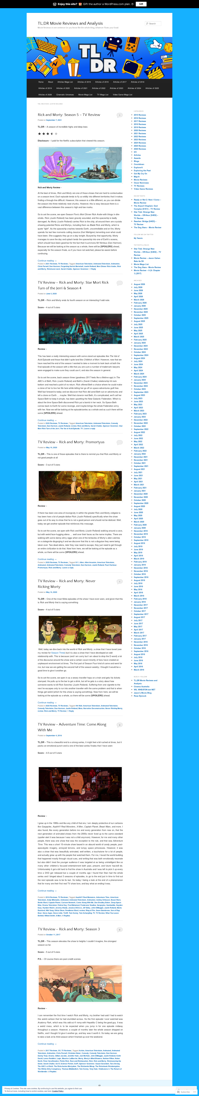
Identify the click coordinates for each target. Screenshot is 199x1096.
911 (77, 562)
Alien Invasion (90, 562)
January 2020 (140, 527)
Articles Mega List (65, 81)
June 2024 (138, 364)
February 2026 (140, 302)
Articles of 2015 (84, 81)
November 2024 (141, 349)
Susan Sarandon (102, 1063)
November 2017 (141, 608)
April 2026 (138, 296)
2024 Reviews (140, 142)
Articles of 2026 (45, 94)
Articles (137, 155)
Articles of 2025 (152, 88)
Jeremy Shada (61, 907)
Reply (93, 269)
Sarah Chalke (66, 269)
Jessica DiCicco (75, 907)
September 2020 (141, 503)
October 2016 (140, 648)
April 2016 (138, 666)
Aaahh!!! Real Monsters (85, 897)
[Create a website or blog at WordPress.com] (99, 1085)
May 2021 (138, 478)
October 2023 (140, 389)
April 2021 (138, 481)
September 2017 (141, 614)
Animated (42, 565)
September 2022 (141, 429)
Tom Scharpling (85, 913)
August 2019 (139, 543)
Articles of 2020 (63, 88)
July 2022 (138, 435)
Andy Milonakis (53, 899)
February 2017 (140, 635)
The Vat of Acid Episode (70, 428)
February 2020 (140, 524)
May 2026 (138, 293)
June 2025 (138, 327)
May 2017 (138, 626)
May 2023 (138, 404)
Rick (91, 1061)
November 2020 (141, 497)
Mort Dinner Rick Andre (106, 266)
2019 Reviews (140, 127)
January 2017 (140, 638)
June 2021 (138, 475)
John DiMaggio (97, 907)
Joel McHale (85, 1055)
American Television (84, 263)
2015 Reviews (140, 114)
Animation (115, 263)
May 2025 (138, 330)
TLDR (65, 913)
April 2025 (138, 333)
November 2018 (141, 571)
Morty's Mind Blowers (93, 1058)
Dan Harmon (54, 266)
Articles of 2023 (116, 88)
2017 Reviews (51, 1050)
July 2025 (138, 324)
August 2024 (139, 358)
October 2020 (140, 500)
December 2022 (141, 419)
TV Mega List (102, 94)
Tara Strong (115, 1063)
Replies (66, 915)
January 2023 (140, 416)
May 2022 (138, 441)
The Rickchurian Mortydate (65, 1066)
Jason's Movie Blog (143, 692)
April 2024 (138, 370)
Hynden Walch (48, 907)
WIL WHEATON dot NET (144, 689)
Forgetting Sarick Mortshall (72, 266)
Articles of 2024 (134, 88)
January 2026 (140, 305)
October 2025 (140, 315)
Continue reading (47, 260)
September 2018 (141, 577)
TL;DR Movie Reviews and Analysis (70, 23)
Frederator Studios (88, 905)
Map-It (136, 176)
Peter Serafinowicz (51, 1061)
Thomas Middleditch (70, 1069)
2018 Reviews (51, 897)
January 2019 (140, 564)
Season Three (58, 652)
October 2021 (140, 463)
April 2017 (138, 629)
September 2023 (141, 392)
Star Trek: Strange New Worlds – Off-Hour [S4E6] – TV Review (146, 214)
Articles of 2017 (119, 81)
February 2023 (140, 413)
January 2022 (140, 453)
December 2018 (141, 567)
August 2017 (139, 617)
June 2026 (138, 290)
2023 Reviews (140, 139)
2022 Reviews (140, 136)
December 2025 (141, 308)
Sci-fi (58, 1063)
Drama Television (49, 905)
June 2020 (138, 512)
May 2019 (138, 552)
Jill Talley (86, 907)
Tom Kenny (73, 913)
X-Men (58, 915)
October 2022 (140, 426)
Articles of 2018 (137, 81)
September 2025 (141, 318)
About (50, 81)
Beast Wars (116, 899)
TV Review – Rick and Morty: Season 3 (69, 929)
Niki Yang (50, 910)
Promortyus (43, 567)
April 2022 (138, 444)
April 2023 (138, 407)
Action (81, 1050)
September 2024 (141, 355)
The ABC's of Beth (45, 1066)
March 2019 (139, 558)
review (73, 426)
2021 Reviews (51, 263)
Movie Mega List (85, 94)
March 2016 (139, 669)
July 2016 (138, 657)
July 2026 (138, 287)
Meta (80, 708)
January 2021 (140, 490)
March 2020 (139, 521)
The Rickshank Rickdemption (107, 1066)
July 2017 (138, 620)
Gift (141, 4)
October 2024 (140, 352)
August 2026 (139, 284)
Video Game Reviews (143, 188)
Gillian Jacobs (61, 1055)
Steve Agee (47, 913)
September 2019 (141, 540)
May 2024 (138, 367)
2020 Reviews (51, 423)
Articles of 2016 (102, 81)
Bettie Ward (42, 902)
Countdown (139, 164)
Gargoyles (101, 905)
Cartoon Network (68, 902)
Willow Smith (49, 915)
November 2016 (141, 645)
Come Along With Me (85, 902)
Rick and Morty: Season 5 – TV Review (69, 115)
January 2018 (140, 601)
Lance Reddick (49, 1058)
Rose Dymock (140, 695)
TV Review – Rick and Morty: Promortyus (71, 442)
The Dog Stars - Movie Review (147, 267)
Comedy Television (72, 565)
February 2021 (140, 487)
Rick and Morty (83, 426)
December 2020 (141, 493)
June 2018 (138, 586)
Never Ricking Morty (113, 708)
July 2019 (138, 546)
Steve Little (57, 913)
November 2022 (141, 423)
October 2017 (140, 611)
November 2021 (141, 460)
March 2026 (139, 299)
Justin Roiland (90, 266)
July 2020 (138, 509)
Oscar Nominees (141, 182)
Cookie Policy (58, 1091)
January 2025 (140, 342)
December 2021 (141, 456)
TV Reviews (63, 263)
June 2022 (138, 438)
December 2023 (141, 382)
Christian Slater (74, 1053)
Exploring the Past (142, 170)
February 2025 (140, 339)
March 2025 (139, 336)
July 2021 (138, 472)
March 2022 (139, 447)
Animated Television (101, 263)
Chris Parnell (43, 266)
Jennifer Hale (73, 1055)
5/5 (59, 1050)
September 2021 (141, 466)
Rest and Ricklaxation (79, 1061)
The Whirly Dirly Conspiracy (49, 1069)
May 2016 (138, 663)
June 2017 (138, 623)
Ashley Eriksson (103, 899)
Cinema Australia (141, 686)
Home (40, 81)
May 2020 (138, 515)
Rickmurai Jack (53, 269)
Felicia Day (62, 905)
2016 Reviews (140, 118)
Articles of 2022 (98, 88)
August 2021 (139, 469)
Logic (59, 1058)
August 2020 (139, 506)
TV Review (62, 711)
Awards (137, 158)
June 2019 (138, 549)
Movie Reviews (140, 179)
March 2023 (139, 410)
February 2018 (140, 598)
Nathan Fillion (108, 1058)
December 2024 (141, 345)
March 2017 (139, 632)
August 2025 (139, 321)
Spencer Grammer (80, 269)
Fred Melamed (74, 905)
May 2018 (138, 589)
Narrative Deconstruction (93, 708)
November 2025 (141, 311)
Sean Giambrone (103, 910)
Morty (80, 1058)
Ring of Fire (90, 910)
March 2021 (139, 484)
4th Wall (79, 705)
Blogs (136, 161)
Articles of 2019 (45, 88)
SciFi (76, 1063)
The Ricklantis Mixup (85, 1066)
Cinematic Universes (65, 94)
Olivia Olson (59, 910)
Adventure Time (102, 897)
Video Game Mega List (122, 94)
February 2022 (140, 450)
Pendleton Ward (71, 910)
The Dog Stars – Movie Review (147, 227)
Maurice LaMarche (70, 1058)
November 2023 (141, 386)
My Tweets (138, 238)
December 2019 (141, 530)
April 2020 (138, 518)
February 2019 (140, 561)
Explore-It (138, 167)
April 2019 (138, 555)
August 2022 (139, 432)
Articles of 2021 (80, 88)
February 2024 (140, 376)
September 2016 (141, 651)
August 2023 (139, 395)
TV (82, 428)
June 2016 (138, 660)
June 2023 (138, 401)
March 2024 (139, 373)
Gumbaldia (110, 905)
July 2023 (138, 398)
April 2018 (138, 592)
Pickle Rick (64, 1061)
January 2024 (140, 379)
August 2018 (139, 580)
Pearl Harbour (111, 565)
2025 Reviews (140, 145)
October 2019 (140, 537)
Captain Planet (54, 902)
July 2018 (138, 583)
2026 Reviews (140, 148)
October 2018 (140, 574)
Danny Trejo (43, 1055)
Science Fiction (67, 1063)
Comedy (85, 1053)
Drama (51, 1055)
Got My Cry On (140, 173)
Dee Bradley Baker (102, 902)
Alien (82, 562)
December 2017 (141, 604)
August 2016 (139, 654)
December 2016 (141, 641)
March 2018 (139, 595)
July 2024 (138, 361)
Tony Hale (93, 1069)
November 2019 (141, 534)
